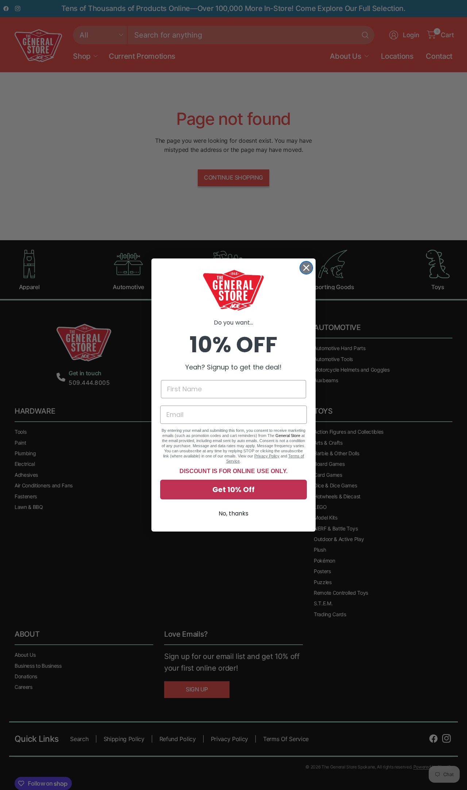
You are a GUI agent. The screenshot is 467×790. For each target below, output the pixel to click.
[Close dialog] (306, 267)
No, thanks (233, 513)
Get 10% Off (233, 489)
